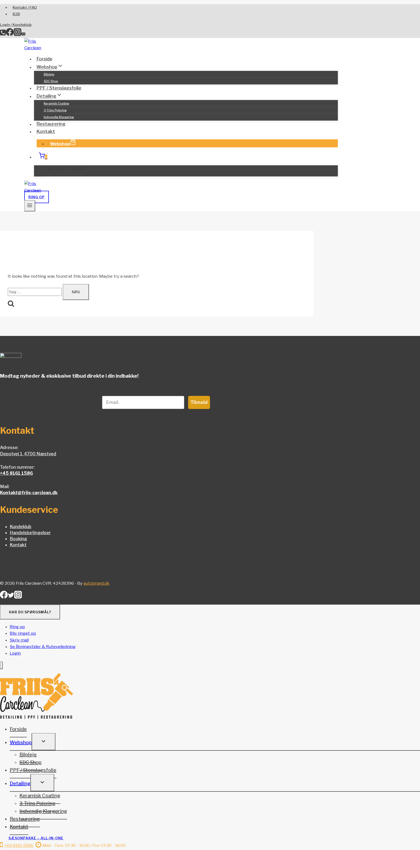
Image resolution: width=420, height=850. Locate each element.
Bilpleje (49, 74)
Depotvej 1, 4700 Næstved (28, 453)
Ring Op (36, 197)
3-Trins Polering (55, 110)
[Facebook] (10, 34)
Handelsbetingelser (30, 532)
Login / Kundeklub (16, 25)
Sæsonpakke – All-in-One (36, 838)
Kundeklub (20, 526)
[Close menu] (1, 665)
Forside (44, 59)
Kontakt (45, 131)
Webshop (60, 143)
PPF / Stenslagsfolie (58, 88)
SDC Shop (51, 81)
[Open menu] (29, 205)
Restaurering (51, 124)
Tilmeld (199, 402)
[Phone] (3, 34)
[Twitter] (11, 597)
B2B (16, 14)
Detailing (20, 783)
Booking (18, 538)
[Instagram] (17, 34)
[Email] (23, 34)
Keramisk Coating (56, 103)
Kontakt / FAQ (25, 7)
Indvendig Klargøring (59, 117)
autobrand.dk (96, 583)
